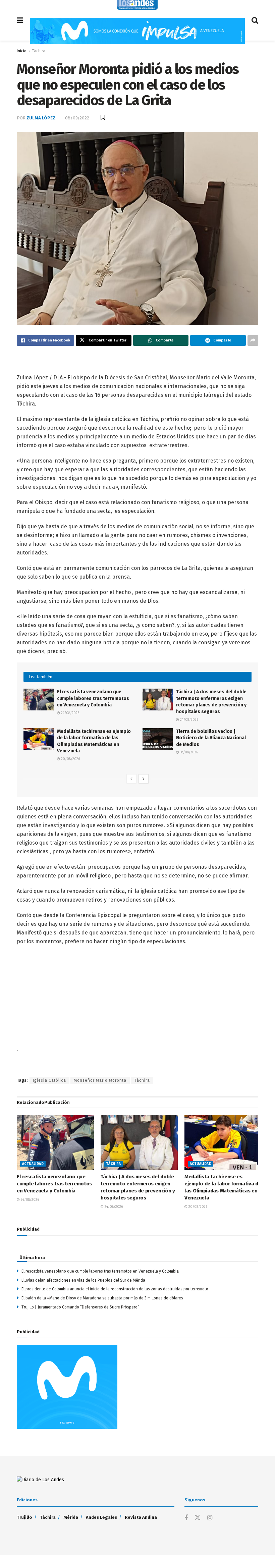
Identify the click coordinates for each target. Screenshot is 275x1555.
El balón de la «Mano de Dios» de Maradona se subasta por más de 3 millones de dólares (102, 1298)
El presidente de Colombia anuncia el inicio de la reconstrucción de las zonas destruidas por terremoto (114, 1289)
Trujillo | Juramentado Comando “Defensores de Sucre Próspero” (80, 1307)
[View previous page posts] (131, 779)
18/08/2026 (188, 752)
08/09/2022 (77, 117)
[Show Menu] (20, 20)
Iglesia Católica (49, 1080)
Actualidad (33, 1164)
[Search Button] (255, 20)
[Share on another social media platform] (253, 340)
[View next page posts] (144, 779)
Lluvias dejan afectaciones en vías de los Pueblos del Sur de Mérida (83, 1280)
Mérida (70, 1517)
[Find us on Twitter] (198, 1518)
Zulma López (40, 117)
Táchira (38, 51)
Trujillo (24, 1517)
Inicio (21, 51)
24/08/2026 (69, 713)
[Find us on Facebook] (186, 1518)
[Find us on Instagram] (209, 1518)
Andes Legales (101, 1517)
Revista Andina (141, 1517)
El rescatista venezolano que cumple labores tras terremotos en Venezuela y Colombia (93, 698)
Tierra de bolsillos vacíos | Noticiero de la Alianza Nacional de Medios (211, 738)
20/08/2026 (70, 759)
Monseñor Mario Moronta (100, 1080)
